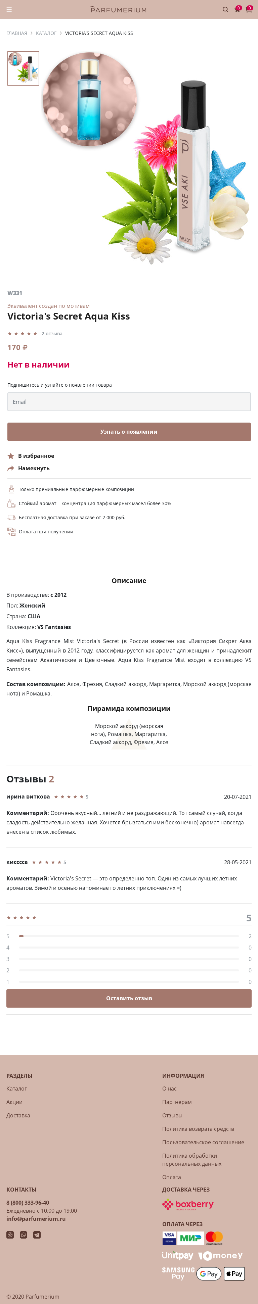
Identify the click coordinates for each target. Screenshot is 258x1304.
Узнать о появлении (129, 431)
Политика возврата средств (198, 1128)
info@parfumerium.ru (36, 1218)
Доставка (18, 1115)
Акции (14, 1102)
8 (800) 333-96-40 (27, 1202)
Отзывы (172, 1115)
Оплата (171, 1177)
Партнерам (177, 1102)
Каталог (16, 1088)
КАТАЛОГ (46, 33)
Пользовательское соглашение (203, 1142)
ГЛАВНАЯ (16, 33)
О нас (169, 1088)
